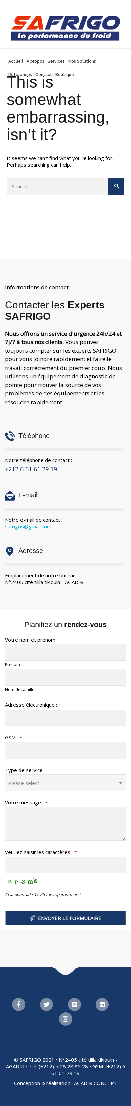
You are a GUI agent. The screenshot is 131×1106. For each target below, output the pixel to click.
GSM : (13, 737)
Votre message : (26, 802)
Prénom (12, 664)
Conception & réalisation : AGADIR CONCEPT (65, 1083)
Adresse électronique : (33, 704)
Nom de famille (19, 689)
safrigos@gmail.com (28, 526)
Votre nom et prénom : (31, 639)
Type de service (24, 770)
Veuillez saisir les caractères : (41, 852)
